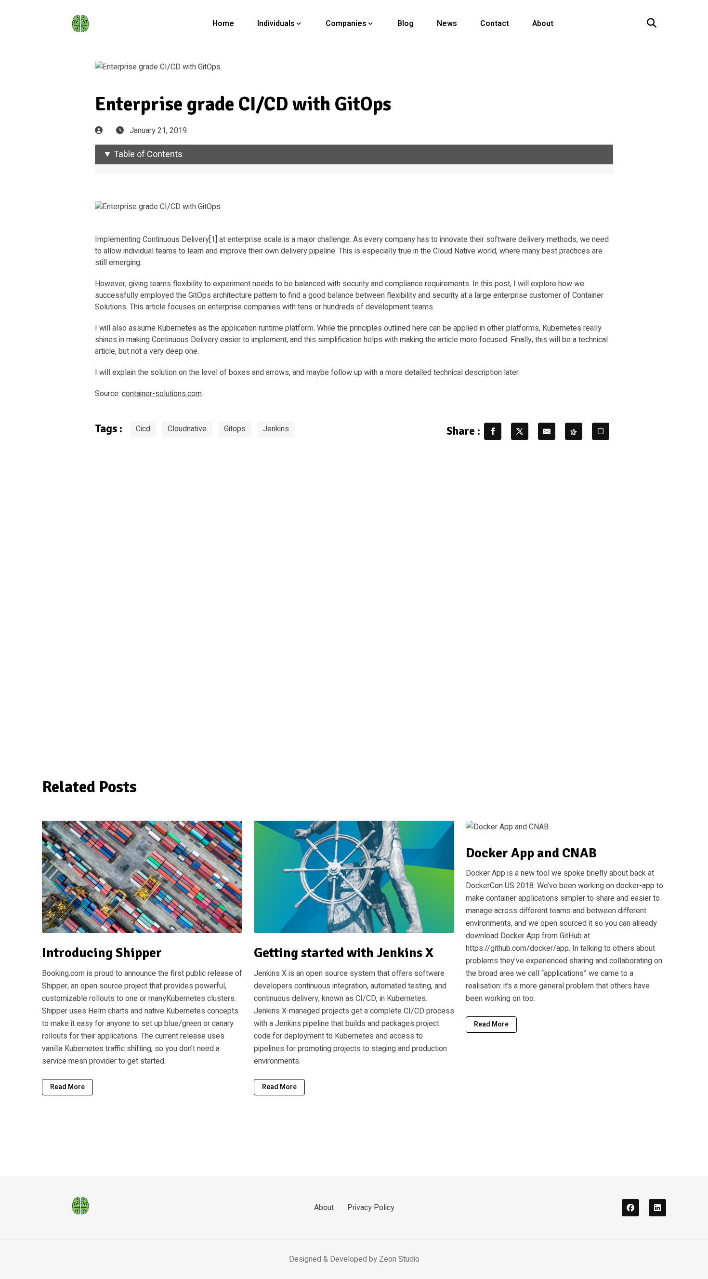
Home (223, 23)
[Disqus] (354, 602)
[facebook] (630, 1207)
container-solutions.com (162, 394)
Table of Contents (148, 154)
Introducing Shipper (102, 953)
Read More (67, 1087)
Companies (346, 23)
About (542, 23)
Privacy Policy (370, 1207)
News (447, 23)
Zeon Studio (399, 1259)
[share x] (519, 431)
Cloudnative (187, 429)
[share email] (546, 431)
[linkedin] (657, 1207)
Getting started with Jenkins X (343, 953)
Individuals (276, 23)
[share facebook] (492, 431)
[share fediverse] (573, 431)
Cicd (143, 429)
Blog (405, 23)
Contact (494, 23)
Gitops (235, 429)
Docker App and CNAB (531, 853)
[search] (651, 23)
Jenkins (276, 429)
